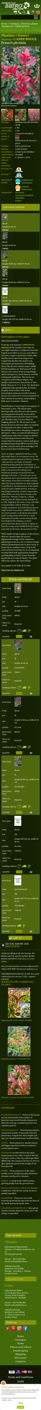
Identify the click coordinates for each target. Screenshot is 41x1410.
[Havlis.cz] (15, 6)
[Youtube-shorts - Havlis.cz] (8, 1329)
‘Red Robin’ (21, 353)
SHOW (9, 330)
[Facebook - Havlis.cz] (25, 1329)
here (36, 969)
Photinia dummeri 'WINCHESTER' (15, 1059)
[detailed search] (15, 12)
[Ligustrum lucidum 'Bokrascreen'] (19, 1003)
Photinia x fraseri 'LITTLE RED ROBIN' (17, 1097)
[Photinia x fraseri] (19, 1080)
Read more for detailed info (12, 570)
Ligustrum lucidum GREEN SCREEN (16, 1020)
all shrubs (19, 192)
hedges (18, 200)
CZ (32, 12)
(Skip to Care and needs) (9, 341)
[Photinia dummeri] (19, 1041)
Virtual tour (15, 1279)
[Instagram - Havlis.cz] (19, 1329)
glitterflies (19, 198)
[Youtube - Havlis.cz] (14, 1329)
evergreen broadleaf (24, 195)
